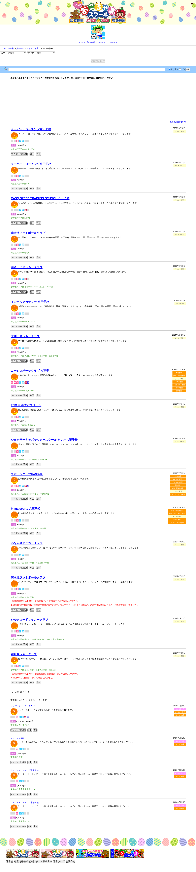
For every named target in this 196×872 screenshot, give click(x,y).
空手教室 (179, 391)
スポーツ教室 (33, 48)
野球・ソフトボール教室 (177, 513)
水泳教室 (179, 373)
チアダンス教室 (178, 482)
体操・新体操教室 (179, 376)
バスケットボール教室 (177, 494)
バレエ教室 (177, 476)
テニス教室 (179, 382)
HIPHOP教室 (177, 479)
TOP (3, 48)
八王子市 (20, 48)
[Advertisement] (98, 100)
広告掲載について (178, 122)
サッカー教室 (180, 715)
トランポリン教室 (179, 385)
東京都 (11, 48)
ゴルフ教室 (179, 388)
